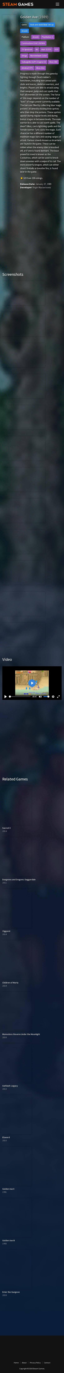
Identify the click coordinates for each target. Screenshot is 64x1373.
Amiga (24, 55)
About (24, 1362)
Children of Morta (10, 982)
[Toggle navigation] (57, 4)
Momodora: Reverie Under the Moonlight (21, 1034)
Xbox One (40, 68)
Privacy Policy (35, 1362)
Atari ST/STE (46, 49)
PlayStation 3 (47, 37)
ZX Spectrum (27, 49)
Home (16, 1362)
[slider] (20, 696)
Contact (47, 1362)
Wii (37, 49)
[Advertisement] (32, 235)
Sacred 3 (6, 828)
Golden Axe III (8, 1240)
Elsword (6, 1137)
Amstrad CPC (27, 68)
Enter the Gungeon (11, 1292)
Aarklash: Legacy (10, 1085)
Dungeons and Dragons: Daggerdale (19, 879)
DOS (56, 49)
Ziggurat (6, 931)
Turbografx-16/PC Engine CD (34, 62)
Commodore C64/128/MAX (33, 43)
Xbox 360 (53, 62)
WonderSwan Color (38, 55)
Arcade (24, 31)
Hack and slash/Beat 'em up (42, 24)
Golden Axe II (8, 1188)
